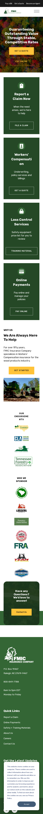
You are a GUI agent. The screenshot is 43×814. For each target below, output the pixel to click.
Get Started (21, 370)
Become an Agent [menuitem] (33, 4)
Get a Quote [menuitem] (19, 4)
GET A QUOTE (21, 190)
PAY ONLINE (21, 311)
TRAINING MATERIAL (21, 251)
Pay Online (21, 61)
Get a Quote (21, 51)
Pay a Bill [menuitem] (8, 4)
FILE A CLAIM (21, 125)
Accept (26, 804)
